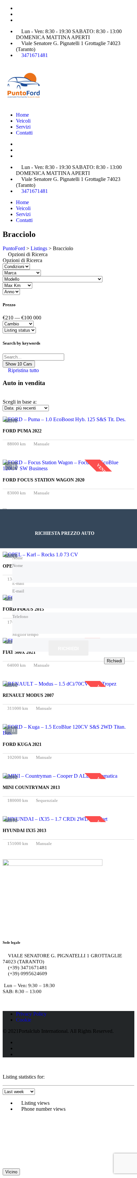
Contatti (24, 133)
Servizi (23, 127)
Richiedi (68, 648)
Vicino (11, 1171)
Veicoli (23, 121)
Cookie (23, 1020)
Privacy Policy (31, 1014)
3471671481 (34, 55)
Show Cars (18, 364)
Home (22, 115)
